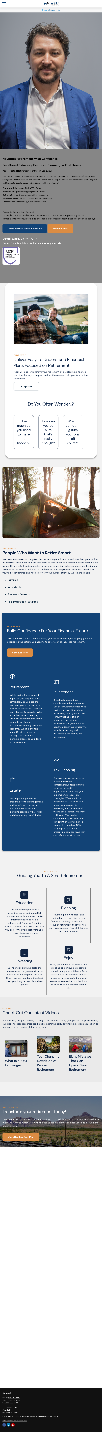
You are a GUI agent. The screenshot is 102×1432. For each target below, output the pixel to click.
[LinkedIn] (8, 1425)
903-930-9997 (14, 1397)
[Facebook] (4, 1425)
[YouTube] (13, 1425)
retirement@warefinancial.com (14, 1421)
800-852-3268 (16, 1400)
